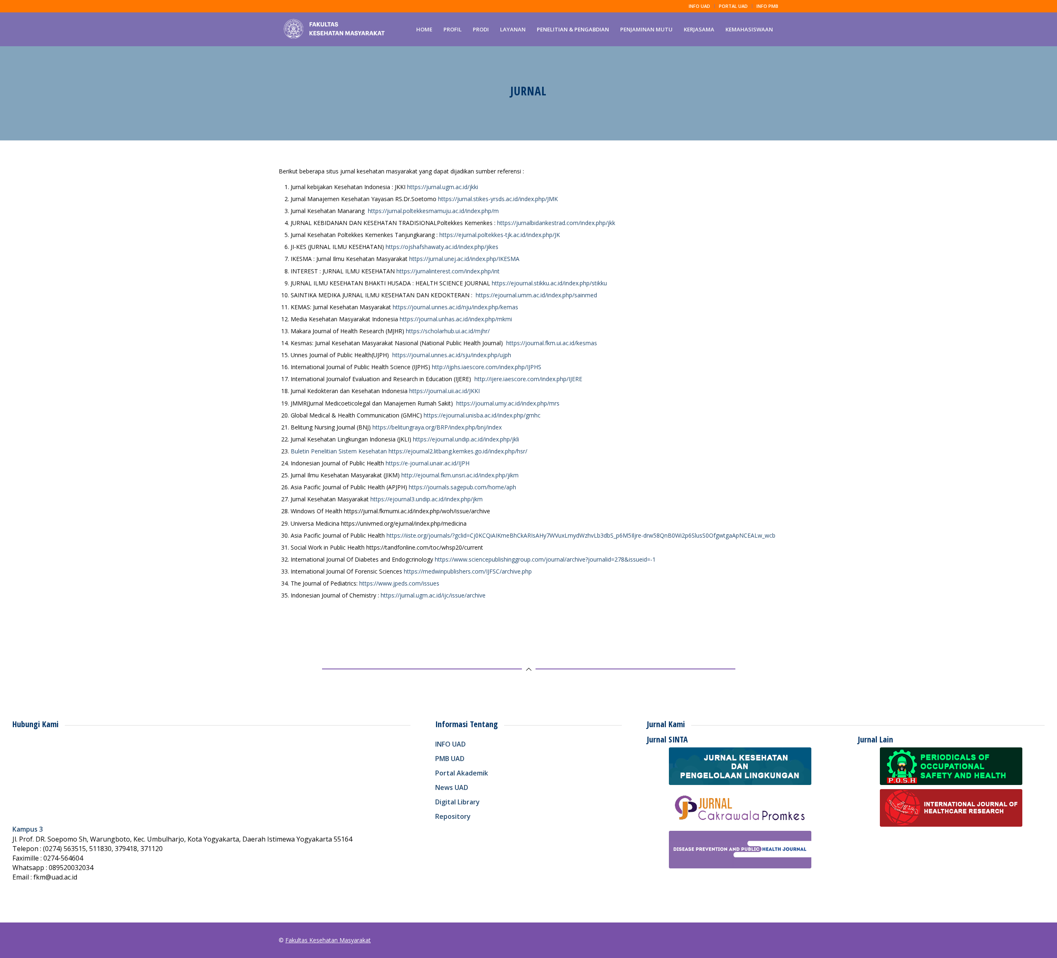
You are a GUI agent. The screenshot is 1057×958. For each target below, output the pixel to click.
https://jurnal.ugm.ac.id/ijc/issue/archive (433, 595)
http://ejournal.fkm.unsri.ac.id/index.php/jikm (460, 475)
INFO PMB (767, 6)
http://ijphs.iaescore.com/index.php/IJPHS (486, 367)
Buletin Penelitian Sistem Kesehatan (339, 451)
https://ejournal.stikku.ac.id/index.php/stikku (549, 283)
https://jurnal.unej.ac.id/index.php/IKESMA (464, 259)
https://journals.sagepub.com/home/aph (462, 487)
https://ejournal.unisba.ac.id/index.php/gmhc (482, 415)
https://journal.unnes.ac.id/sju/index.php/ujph (451, 355)
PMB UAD (450, 758)
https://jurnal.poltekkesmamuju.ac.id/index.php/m (433, 211)
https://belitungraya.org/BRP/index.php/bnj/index (437, 427)
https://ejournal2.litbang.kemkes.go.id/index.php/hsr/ (458, 451)
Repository (453, 816)
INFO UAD (699, 6)
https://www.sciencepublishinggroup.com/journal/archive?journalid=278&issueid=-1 (545, 559)
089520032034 (71, 867)
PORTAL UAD (733, 6)
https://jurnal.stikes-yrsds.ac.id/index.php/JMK (498, 199)
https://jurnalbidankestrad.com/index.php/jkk (556, 223)
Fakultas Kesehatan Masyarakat (328, 940)
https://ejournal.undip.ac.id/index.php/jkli (466, 439)
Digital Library (457, 801)
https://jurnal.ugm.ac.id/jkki (442, 187)
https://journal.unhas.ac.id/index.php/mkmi (456, 319)
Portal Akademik (461, 773)
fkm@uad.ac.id (55, 877)
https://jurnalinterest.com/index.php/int (448, 271)
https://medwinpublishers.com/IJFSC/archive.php (468, 571)
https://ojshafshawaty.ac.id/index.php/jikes (442, 247)
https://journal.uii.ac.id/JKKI (444, 391)
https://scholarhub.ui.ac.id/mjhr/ (448, 331)
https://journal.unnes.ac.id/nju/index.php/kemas (455, 307)
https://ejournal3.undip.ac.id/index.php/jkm (426, 499)
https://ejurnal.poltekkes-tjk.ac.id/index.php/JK (499, 235)
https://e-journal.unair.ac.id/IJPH (427, 463)
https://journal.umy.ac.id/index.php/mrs (507, 403)
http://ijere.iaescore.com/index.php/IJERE (528, 379)
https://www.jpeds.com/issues (399, 583)
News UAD (451, 787)
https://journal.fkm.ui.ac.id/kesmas (551, 343)
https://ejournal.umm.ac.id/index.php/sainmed (536, 295)
